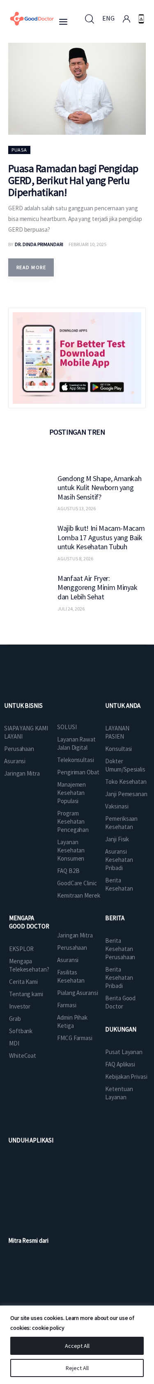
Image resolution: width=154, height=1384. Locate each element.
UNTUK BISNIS (23, 705)
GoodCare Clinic (77, 883)
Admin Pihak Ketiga (72, 1021)
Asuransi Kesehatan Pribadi (119, 859)
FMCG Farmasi (74, 1038)
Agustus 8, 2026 (75, 558)
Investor (19, 1006)
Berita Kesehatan (119, 884)
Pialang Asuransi (77, 993)
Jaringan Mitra (22, 773)
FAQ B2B (68, 871)
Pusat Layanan (124, 1052)
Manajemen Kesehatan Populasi (71, 793)
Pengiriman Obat (78, 772)
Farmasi (66, 1005)
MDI (14, 1043)
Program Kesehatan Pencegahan (73, 821)
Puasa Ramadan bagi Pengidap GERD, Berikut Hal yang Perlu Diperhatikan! (73, 180)
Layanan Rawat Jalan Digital (76, 743)
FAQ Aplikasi (120, 1064)
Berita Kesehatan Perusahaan (120, 949)
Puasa (19, 150)
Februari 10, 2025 (87, 244)
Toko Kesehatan (126, 781)
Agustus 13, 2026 (76, 508)
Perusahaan (19, 749)
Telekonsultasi (75, 760)
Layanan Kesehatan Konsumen (71, 850)
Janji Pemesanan (126, 794)
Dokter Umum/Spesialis (125, 765)
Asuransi (14, 761)
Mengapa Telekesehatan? (29, 965)
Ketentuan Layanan (119, 1093)
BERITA (114, 918)
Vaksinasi (116, 806)
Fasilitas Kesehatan (71, 976)
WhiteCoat (22, 1055)
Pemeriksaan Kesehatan (121, 823)
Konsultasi (118, 749)
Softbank (20, 1031)
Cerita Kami (23, 982)
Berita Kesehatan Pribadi (119, 977)
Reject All (77, 1368)
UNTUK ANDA (122, 705)
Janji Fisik (117, 839)
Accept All (77, 1345)
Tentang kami (26, 994)
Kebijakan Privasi (126, 1076)
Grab (15, 1018)
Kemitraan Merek (78, 895)
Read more (31, 267)
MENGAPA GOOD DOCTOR (29, 922)
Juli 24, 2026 (71, 609)
